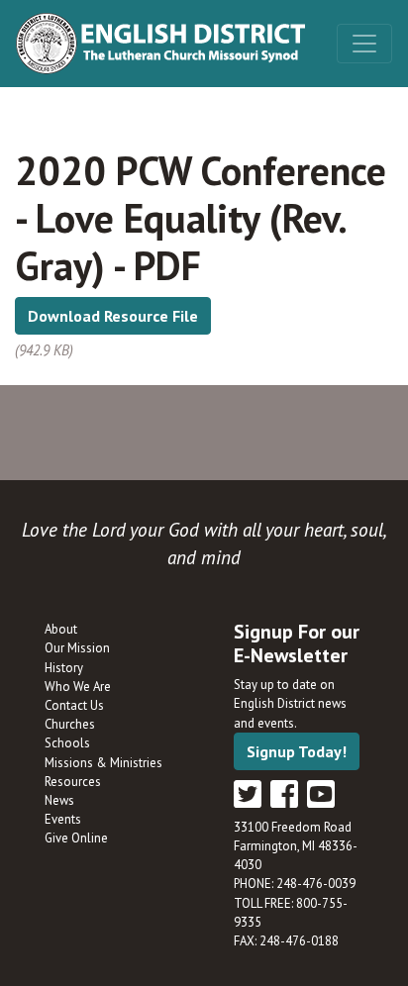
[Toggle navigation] (364, 43)
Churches (70, 724)
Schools (67, 743)
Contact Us (74, 705)
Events (63, 819)
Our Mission (77, 648)
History (64, 667)
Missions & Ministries (103, 762)
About (61, 629)
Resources (73, 781)
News (59, 800)
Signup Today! (297, 751)
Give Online (76, 838)
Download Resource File (113, 316)
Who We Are (78, 686)
